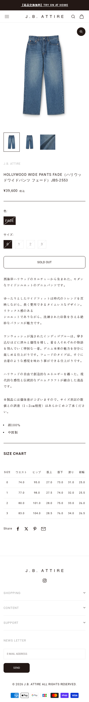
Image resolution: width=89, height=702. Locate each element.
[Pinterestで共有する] (35, 528)
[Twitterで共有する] (26, 528)
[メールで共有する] (43, 528)
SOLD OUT (44, 262)
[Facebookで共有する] (17, 528)
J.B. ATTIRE (12, 163)
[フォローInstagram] (44, 580)
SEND (16, 667)
